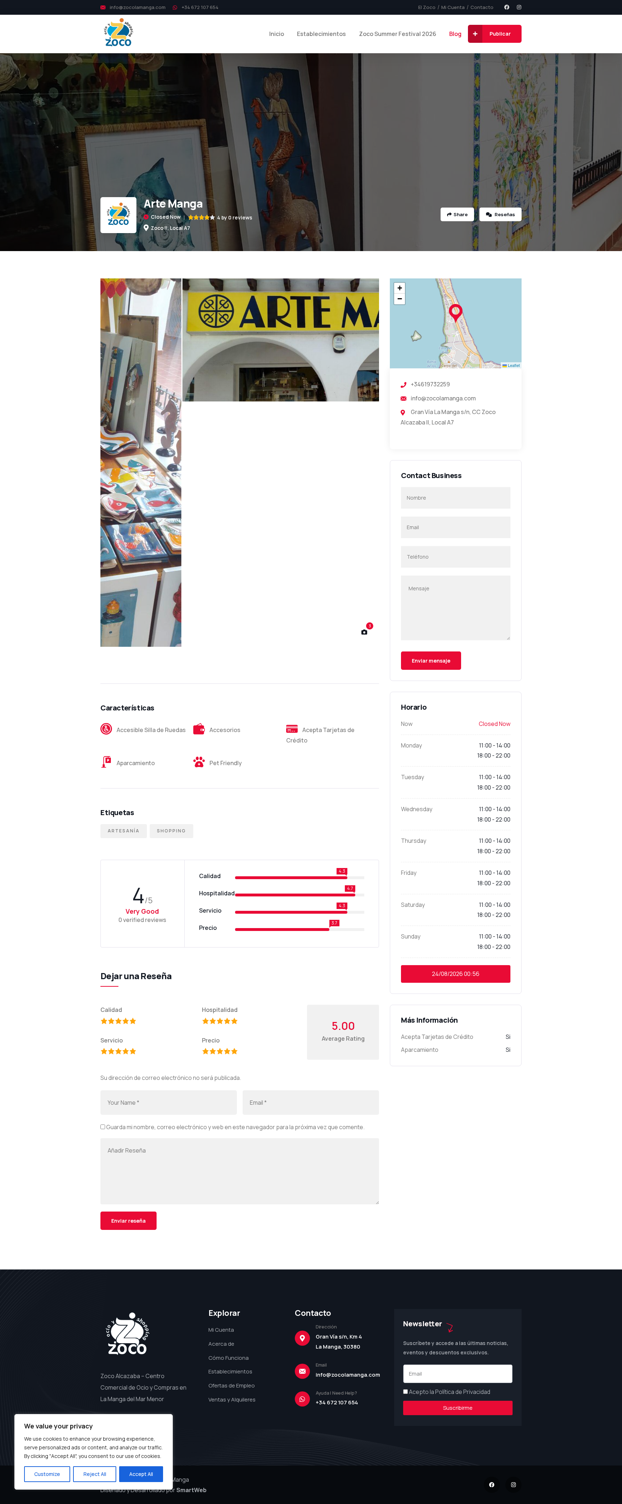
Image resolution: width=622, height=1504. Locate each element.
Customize (47, 1474)
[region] (93, 1452)
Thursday (413, 841)
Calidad (111, 1010)
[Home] (118, 34)
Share (461, 214)
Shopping (171, 831)
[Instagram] (519, 7)
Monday (411, 745)
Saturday (413, 905)
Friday (408, 873)
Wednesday (416, 809)
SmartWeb (191, 1490)
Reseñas (504, 214)
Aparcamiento (419, 1050)
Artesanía (124, 831)
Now (407, 724)
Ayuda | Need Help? (336, 1393)
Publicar (500, 33)
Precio (211, 1040)
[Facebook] (506, 7)
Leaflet (513, 365)
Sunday (410, 936)
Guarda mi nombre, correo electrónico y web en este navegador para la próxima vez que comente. (235, 1127)
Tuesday (412, 777)
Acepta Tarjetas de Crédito (437, 1037)
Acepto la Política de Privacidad (449, 1392)
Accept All (141, 1474)
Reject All (95, 1474)
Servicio (111, 1040)
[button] (365, 463)
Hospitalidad (220, 1010)
